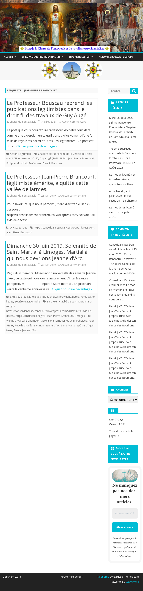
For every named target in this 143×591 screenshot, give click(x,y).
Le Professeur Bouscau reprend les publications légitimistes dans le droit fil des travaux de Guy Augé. (49, 109)
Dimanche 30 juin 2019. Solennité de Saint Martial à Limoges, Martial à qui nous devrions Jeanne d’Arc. (51, 252)
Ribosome (103, 576)
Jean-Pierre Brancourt (81, 158)
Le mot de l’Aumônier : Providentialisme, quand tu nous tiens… (122, 179)
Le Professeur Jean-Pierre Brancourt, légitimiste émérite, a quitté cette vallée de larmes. (51, 182)
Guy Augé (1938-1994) (53, 158)
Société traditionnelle (27, 301)
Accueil (8, 56)
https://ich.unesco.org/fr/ (30, 316)
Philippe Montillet (16, 163)
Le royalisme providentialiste (41, 56)
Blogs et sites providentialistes (60, 296)
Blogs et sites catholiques (25, 296)
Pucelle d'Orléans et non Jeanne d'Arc (37, 325)
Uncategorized (18, 227)
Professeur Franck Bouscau (45, 163)
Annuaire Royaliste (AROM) (116, 56)
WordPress (132, 582)
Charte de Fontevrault (22, 121)
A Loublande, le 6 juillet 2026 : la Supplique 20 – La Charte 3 (123, 196)
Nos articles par (79, 56)
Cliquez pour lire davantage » (36, 146)
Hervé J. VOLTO (118, 306)
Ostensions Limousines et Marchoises (64, 320)
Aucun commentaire (74, 121)
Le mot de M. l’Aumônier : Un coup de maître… (122, 212)
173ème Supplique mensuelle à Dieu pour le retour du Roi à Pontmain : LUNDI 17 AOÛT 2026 (122, 158)
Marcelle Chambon (28, 320)
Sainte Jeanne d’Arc (25, 330)
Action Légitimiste (20, 154)
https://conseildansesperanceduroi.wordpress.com (64, 227)
